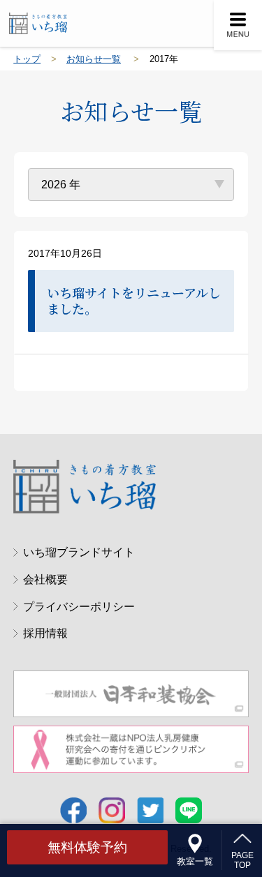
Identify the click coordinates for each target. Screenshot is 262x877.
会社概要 (45, 579)
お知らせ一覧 (93, 58)
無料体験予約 (87, 847)
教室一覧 (195, 861)
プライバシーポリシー (78, 606)
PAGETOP (242, 860)
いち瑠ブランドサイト (78, 552)
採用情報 (45, 633)
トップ (27, 58)
